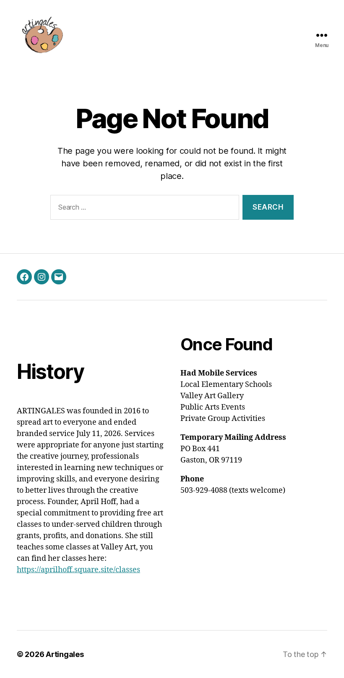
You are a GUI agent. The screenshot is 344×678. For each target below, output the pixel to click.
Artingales (64, 654)
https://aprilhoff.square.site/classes (78, 570)
